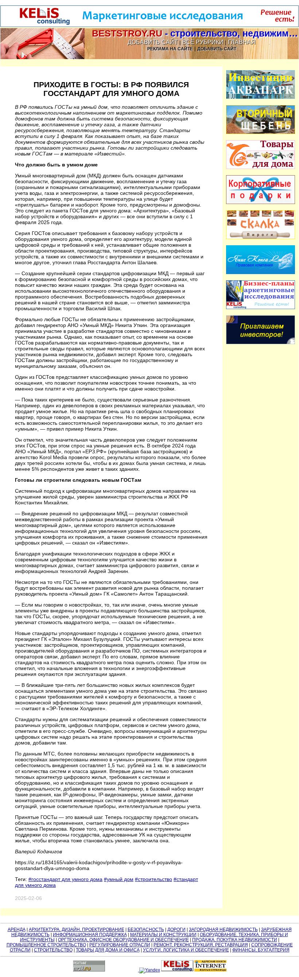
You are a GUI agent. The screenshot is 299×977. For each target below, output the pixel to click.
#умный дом (118, 879)
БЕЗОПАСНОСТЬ (146, 929)
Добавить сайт (153, 42)
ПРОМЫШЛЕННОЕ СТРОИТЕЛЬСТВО (46, 944)
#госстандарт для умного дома (65, 879)
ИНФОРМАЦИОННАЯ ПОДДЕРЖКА (90, 934)
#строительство (153, 879)
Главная (242, 42)
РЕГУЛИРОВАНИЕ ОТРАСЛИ (119, 944)
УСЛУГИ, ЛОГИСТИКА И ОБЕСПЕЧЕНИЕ (186, 950)
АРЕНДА (17, 929)
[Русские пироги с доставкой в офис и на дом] (260, 237)
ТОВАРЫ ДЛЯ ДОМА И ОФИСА (108, 950)
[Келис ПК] (260, 307)
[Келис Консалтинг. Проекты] (260, 342)
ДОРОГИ (176, 929)
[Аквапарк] (260, 97)
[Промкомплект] (260, 132)
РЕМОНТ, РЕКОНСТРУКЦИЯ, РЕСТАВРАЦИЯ (201, 944)
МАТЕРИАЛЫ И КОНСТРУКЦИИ (163, 934)
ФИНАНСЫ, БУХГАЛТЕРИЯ (261, 950)
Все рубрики (203, 42)
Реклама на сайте (170, 48)
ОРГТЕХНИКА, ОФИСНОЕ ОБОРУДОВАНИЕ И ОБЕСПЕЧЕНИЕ (123, 939)
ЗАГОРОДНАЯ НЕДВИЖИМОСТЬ (223, 929)
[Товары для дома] (260, 167)
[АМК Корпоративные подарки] (260, 202)
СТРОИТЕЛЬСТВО (53, 950)
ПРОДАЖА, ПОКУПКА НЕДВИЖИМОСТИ (234, 939)
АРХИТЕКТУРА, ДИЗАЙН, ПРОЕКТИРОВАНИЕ (76, 929)
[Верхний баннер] (149, 25)
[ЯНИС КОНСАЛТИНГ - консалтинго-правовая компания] (260, 272)
